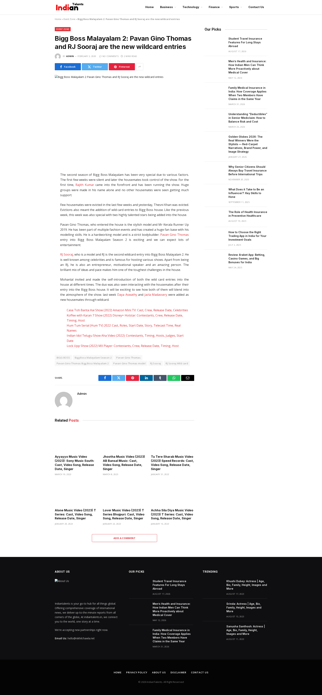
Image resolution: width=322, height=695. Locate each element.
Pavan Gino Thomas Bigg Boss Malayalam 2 (83, 363)
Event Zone (69, 19)
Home (149, 7)
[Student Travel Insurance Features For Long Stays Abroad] (215, 43)
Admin (70, 56)
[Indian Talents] (70, 7)
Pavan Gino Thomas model (129, 363)
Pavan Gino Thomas (174, 235)
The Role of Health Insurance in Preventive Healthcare (247, 213)
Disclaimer (178, 672)
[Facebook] (41, 184)
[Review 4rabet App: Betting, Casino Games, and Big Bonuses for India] (215, 260)
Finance (214, 7)
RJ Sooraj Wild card (177, 363)
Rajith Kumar (84, 185)
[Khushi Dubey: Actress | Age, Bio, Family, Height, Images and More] (213, 586)
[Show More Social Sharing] (139, 66)
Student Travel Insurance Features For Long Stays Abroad (245, 42)
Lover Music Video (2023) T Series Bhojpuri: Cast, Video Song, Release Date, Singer (123, 514)
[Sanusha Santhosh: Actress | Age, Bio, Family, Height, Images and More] (213, 631)
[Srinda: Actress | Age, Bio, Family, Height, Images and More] (213, 609)
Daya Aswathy (127, 295)
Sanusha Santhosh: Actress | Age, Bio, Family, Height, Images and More (245, 630)
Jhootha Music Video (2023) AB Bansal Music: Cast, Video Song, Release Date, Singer (124, 463)
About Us (159, 672)
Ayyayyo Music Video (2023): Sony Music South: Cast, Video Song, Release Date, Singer (74, 463)
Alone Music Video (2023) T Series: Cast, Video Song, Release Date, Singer (75, 514)
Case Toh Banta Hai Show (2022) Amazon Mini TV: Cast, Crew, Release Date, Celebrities (127, 310)
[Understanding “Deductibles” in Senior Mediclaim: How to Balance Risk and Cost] (215, 119)
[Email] (41, 223)
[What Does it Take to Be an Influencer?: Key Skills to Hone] (215, 194)
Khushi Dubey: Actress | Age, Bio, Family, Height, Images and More (246, 585)
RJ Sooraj (66, 254)
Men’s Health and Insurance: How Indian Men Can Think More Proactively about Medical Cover (247, 67)
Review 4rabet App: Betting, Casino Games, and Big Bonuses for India (246, 258)
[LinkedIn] (41, 200)
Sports (234, 7)
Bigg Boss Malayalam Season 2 (93, 357)
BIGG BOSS (63, 357)
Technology (190, 7)
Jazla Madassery (155, 295)
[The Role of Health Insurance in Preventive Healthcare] (215, 217)
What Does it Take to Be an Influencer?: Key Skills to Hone (246, 193)
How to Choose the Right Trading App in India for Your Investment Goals (247, 236)
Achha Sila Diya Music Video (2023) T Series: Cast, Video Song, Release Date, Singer (172, 514)
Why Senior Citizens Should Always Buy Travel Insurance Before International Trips (247, 170)
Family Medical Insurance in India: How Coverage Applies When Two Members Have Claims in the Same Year (247, 93)
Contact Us (256, 7)
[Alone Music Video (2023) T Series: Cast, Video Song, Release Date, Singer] (76, 493)
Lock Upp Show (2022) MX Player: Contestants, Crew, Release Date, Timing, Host (123, 346)
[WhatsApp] (41, 208)
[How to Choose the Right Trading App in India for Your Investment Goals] (215, 237)
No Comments (110, 56)
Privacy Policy (136, 672)
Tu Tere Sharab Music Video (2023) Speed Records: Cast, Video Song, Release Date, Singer (172, 463)
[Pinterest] (41, 215)
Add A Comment (124, 538)
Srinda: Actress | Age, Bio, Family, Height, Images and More (243, 607)
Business (166, 7)
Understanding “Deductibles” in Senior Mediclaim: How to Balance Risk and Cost (247, 117)
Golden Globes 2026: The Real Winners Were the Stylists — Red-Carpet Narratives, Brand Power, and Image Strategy (247, 144)
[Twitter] (41, 192)
